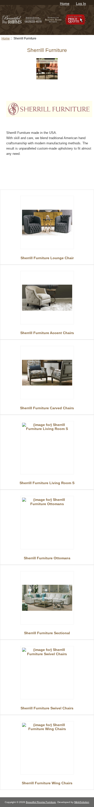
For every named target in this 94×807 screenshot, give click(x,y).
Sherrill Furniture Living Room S (47, 483)
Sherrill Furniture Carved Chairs (47, 408)
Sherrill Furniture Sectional (47, 633)
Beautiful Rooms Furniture (41, 802)
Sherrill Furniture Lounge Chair (47, 258)
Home (64, 3)
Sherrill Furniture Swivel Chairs (47, 708)
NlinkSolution (81, 802)
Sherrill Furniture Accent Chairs (47, 333)
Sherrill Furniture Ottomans (47, 558)
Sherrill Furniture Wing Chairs (47, 783)
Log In (81, 3)
